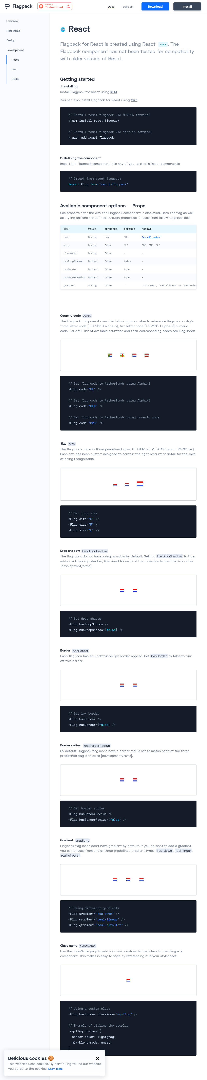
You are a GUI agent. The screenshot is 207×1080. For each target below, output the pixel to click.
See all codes (150, 237)
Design (10, 40)
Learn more (55, 1068)
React (15, 59)
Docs (111, 6)
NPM (113, 92)
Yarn (134, 100)
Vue (14, 69)
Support (128, 6)
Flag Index (13, 30)
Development (15, 50)
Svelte (15, 79)
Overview (12, 21)
